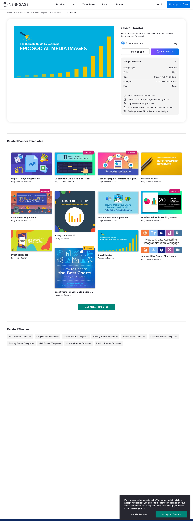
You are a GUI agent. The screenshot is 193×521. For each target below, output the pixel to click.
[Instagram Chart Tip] (75, 211)
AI (74, 4)
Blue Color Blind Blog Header (113, 217)
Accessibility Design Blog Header (159, 256)
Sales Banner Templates (134, 336)
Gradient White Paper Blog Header (159, 217)
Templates (88, 4)
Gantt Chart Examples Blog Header (73, 178)
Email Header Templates (20, 336)
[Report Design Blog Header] (31, 164)
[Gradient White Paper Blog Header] (161, 202)
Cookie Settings (139, 514)
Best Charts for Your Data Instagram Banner (75, 292)
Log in (159, 4)
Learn (105, 4)
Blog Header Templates (47, 336)
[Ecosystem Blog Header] (31, 202)
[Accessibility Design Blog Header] (161, 241)
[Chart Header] (118, 240)
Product (61, 4)
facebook (56, 12)
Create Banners (22, 12)
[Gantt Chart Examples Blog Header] (75, 164)
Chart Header (105, 255)
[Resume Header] (161, 164)
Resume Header (149, 178)
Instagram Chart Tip (65, 235)
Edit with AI (167, 51)
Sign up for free (178, 4)
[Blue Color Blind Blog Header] (118, 202)
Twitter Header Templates (76, 336)
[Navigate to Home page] (15, 4)
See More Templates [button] (96, 306)
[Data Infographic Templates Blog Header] (118, 164)
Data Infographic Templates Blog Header (118, 178)
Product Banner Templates (108, 343)
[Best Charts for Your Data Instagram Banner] (75, 268)
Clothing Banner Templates (78, 343)
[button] (135, 51)
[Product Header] (31, 240)
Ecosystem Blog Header (24, 217)
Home (9, 12)
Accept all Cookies (171, 514)
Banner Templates (40, 12)
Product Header (19, 255)
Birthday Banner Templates (21, 343)
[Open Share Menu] (176, 43)
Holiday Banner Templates (105, 336)
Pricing (120, 4)
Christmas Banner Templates (163, 336)
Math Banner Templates (50, 343)
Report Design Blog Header (25, 178)
